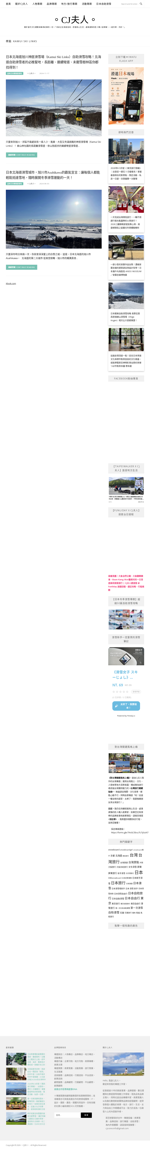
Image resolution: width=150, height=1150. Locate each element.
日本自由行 (132, 898)
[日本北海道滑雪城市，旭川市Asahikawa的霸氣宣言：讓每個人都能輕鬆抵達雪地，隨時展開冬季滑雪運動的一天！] (54, 218)
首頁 (8, 3)
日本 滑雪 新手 (132, 888)
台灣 (134, 855)
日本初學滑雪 (127, 878)
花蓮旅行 (128, 913)
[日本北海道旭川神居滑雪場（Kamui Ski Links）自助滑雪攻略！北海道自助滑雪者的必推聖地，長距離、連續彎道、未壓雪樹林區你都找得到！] (54, 107)
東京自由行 (135, 903)
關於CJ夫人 (21, 3)
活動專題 (87, 3)
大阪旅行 (112, 867)
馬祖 (138, 912)
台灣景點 (133, 862)
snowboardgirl (126, 850)
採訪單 (113, 819)
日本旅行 (118, 882)
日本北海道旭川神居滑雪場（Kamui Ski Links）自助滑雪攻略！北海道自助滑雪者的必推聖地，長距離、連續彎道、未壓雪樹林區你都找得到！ (53, 62)
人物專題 (37, 3)
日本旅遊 (129, 883)
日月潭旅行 (130, 873)
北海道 (118, 855)
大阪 (141, 862)
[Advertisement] (126, 976)
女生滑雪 (132, 866)
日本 (138, 872)
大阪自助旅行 (122, 867)
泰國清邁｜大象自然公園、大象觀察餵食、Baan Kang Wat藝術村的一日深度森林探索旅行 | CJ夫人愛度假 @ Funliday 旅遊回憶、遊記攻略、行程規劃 (126, 583)
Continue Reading (25, 155)
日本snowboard (114, 878)
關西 (133, 913)
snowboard (114, 849)
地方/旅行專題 (69, 3)
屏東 (139, 866)
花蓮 (122, 912)
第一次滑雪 (137, 907)
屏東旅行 (112, 873)
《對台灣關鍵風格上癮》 (119, 777)
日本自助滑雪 (103, 3)
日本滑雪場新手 (118, 888)
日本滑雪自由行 (120, 893)
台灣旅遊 (124, 862)
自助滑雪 (113, 912)
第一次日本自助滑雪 (122, 908)
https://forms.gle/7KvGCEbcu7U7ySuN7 (129, 832)
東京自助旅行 (125, 904)
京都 (112, 855)
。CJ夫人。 (75, 20)
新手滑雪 (121, 873)
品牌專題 (52, 3)
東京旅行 (116, 903)
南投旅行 (126, 856)
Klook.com (11, 283)
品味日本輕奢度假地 (14, 73)
